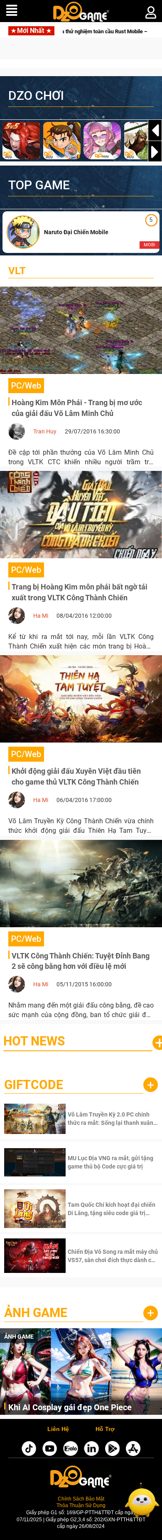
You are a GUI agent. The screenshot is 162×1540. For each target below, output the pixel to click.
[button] (155, 152)
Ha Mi (40, 615)
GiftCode (33, 1084)
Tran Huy (44, 431)
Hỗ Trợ (105, 1429)
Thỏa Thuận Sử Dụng (81, 1505)
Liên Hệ (58, 1429)
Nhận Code (112, 1118)
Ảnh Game (35, 1312)
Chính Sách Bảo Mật (81, 1498)
